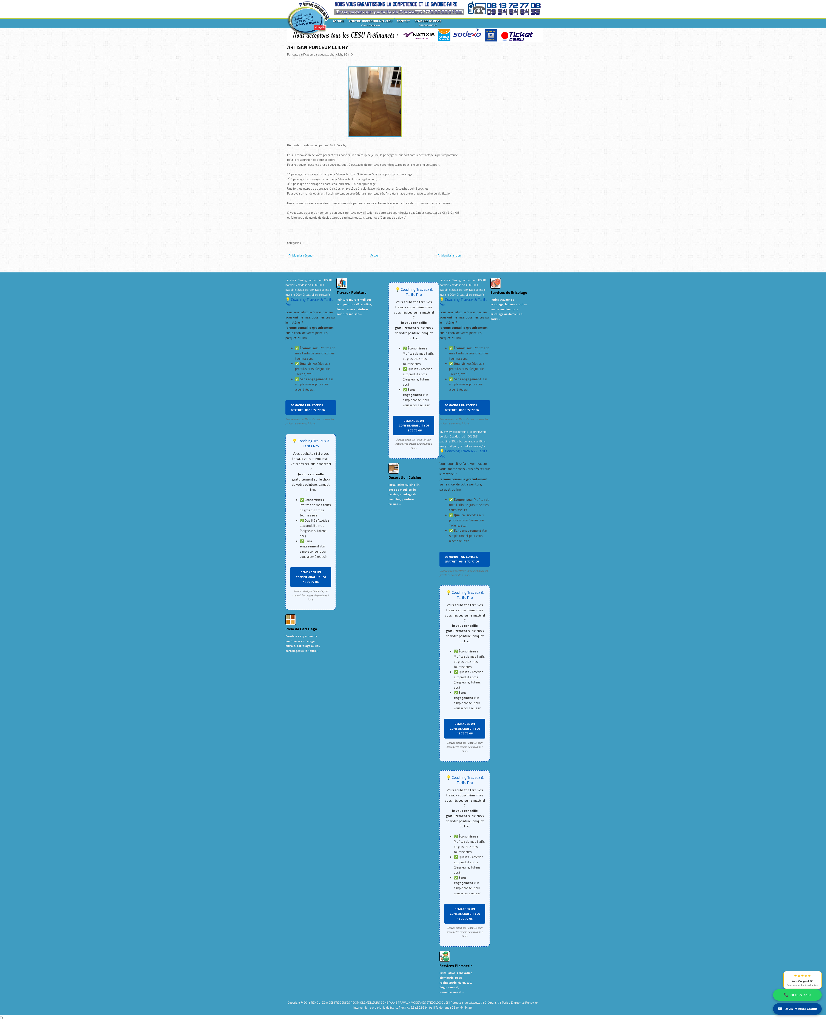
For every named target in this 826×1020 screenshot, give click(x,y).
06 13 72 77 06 (797, 995)
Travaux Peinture (351, 292)
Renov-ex (531, 1002)
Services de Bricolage (508, 292)
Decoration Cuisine (404, 477)
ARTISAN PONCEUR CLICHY (317, 47)
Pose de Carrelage (301, 629)
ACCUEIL (338, 21)
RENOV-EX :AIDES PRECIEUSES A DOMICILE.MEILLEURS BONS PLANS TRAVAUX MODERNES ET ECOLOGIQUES (380, 1002)
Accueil (374, 255)
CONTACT (403, 21)
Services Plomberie (456, 966)
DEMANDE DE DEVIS (428, 23)
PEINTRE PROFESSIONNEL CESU (370, 23)
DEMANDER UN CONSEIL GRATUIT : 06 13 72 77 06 (308, 407)
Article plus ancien (449, 255)
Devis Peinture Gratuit (797, 1009)
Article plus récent (300, 255)
